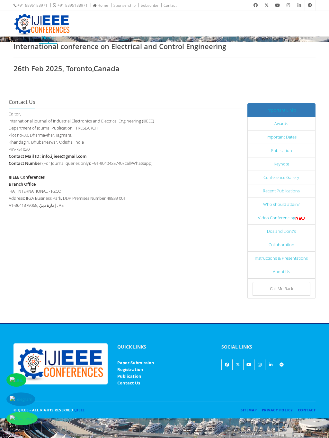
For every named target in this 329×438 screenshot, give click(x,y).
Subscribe (149, 5)
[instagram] (288, 5)
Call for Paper (76, 38)
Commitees (248, 38)
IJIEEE (79, 410)
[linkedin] (299, 5)
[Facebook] (255, 5)
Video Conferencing (276, 218)
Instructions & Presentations (281, 258)
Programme (300, 38)
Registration (185, 38)
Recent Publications (281, 191)
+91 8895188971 (32, 5)
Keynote (281, 164)
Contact (170, 5)
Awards (281, 123)
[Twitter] (266, 5)
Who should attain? (281, 204)
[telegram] (310, 5)
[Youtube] (277, 5)
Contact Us (128, 383)
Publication (217, 38)
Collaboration (281, 245)
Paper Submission (135, 363)
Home (102, 5)
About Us (281, 271)
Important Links (281, 110)
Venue (274, 38)
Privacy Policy (277, 410)
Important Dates (115, 38)
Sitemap (249, 410)
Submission (152, 38)
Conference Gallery (281, 177)
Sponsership (124, 5)
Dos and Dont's (281, 231)
